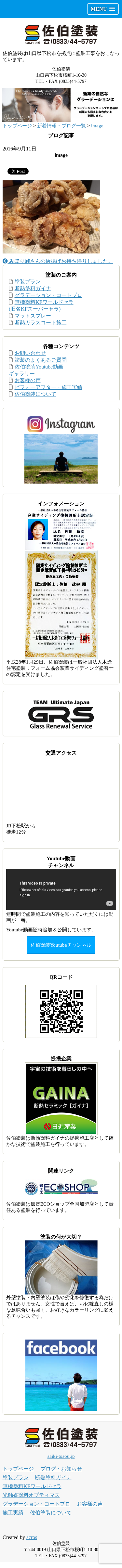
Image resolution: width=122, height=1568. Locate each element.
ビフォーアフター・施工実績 (48, 387)
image (97, 125)
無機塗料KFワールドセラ (32, 1486)
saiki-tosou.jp (61, 1456)
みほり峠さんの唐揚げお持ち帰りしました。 (60, 261)
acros (31, 1537)
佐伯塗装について (35, 394)
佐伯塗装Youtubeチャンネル (61, 945)
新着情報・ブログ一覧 (61, 125)
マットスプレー (33, 315)
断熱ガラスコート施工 (41, 322)
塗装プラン (28, 281)
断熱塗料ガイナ (33, 288)
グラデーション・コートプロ (48, 295)
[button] (103, 9)
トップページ (17, 125)
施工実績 (13, 1512)
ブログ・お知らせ (61, 1468)
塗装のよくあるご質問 (41, 360)
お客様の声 (28, 380)
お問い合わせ (30, 353)
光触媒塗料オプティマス (31, 1495)
